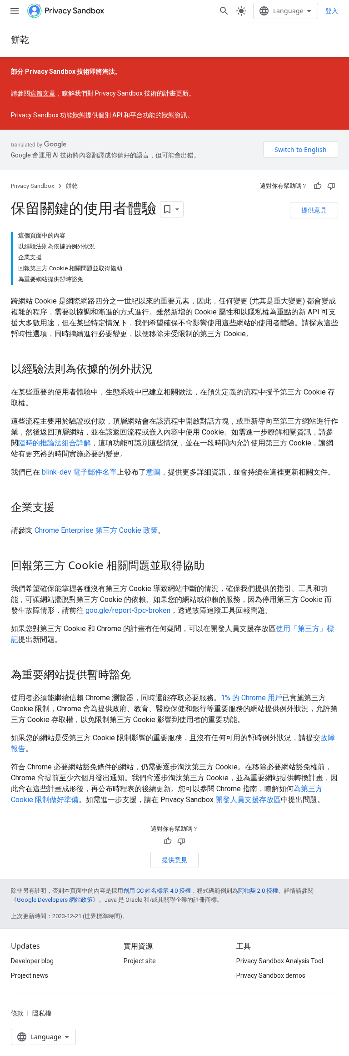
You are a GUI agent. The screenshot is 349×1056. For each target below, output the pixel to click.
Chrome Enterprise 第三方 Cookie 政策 (96, 530)
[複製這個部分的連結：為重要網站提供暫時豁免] (140, 675)
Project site (140, 961)
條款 (17, 1013)
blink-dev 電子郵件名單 (79, 472)
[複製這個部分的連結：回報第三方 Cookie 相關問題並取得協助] (213, 566)
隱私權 (41, 1013)
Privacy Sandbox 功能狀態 (48, 115)
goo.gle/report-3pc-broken (127, 610)
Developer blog (32, 961)
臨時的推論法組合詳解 (54, 443)
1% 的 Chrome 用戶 (251, 697)
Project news (29, 975)
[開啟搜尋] (224, 10)
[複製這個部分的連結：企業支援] (64, 508)
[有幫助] (317, 186)
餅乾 (20, 39)
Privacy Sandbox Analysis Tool (279, 961)
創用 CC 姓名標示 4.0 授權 (157, 890)
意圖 (153, 472)
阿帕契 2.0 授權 (258, 890)
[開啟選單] (14, 11)
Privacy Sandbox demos (270, 975)
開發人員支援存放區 (248, 799)
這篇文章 (42, 93)
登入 (331, 11)
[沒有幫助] (331, 186)
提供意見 (314, 210)
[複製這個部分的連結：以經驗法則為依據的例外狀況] (162, 369)
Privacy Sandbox (32, 185)
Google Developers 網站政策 (55, 899)
